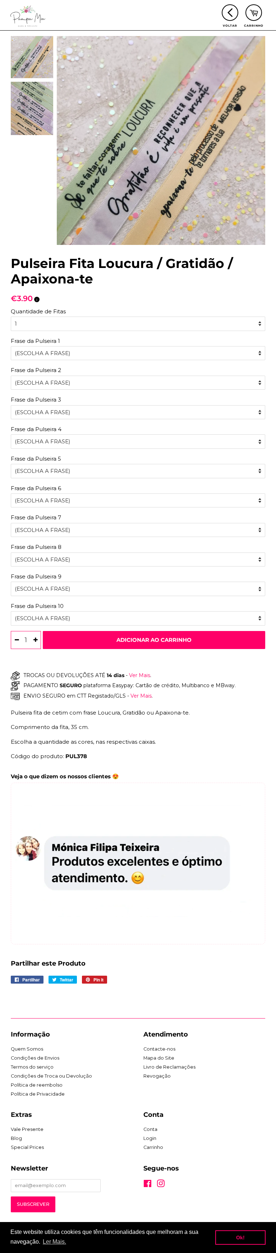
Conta (150, 1129)
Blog (16, 1138)
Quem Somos (27, 1049)
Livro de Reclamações (169, 1067)
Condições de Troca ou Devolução (51, 1076)
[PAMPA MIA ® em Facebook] (147, 1185)
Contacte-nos (159, 1049)
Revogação (157, 1076)
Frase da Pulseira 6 (36, 488)
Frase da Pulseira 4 (36, 429)
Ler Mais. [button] (54, 1242)
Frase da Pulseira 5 (36, 458)
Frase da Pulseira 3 (36, 399)
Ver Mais (139, 675)
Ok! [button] (240, 1237)
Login (149, 1138)
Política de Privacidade (38, 1094)
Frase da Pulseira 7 (36, 517)
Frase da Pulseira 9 (36, 576)
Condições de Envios (35, 1058)
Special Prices (27, 1147)
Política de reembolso (37, 1085)
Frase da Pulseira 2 (36, 370)
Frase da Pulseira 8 (36, 546)
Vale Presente (27, 1129)
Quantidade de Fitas (38, 311)
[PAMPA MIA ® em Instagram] (161, 1185)
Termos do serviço (32, 1067)
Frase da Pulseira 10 (37, 606)
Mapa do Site (158, 1058)
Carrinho (153, 1147)
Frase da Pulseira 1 (35, 340)
